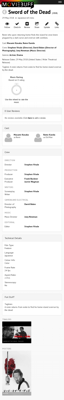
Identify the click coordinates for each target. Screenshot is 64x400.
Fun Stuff (9, 296)
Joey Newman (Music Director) (30, 50)
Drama (20, 55)
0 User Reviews (12, 110)
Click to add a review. (34, 118)
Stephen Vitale (31, 164)
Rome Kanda (29, 43)
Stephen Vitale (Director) (20, 47)
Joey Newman (30, 216)
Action (13, 55)
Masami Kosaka (14, 43)
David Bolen (30, 204)
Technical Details (13, 238)
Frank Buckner (31, 178)
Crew (7, 152)
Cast (7, 128)
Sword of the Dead (29, 11)
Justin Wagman (31, 181)
